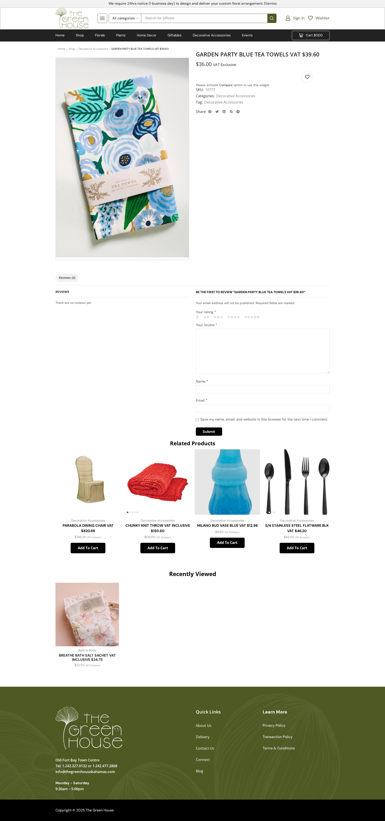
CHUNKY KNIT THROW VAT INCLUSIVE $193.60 (157, 528)
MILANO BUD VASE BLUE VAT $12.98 (227, 525)
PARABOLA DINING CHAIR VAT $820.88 (88, 528)
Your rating (206, 312)
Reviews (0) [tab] (67, 278)
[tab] (67, 278)
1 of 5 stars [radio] (197, 317)
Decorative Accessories (93, 49)
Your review (206, 325)
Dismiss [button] (270, 3)
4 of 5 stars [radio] (233, 317)
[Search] (271, 18)
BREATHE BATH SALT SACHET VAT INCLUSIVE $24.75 (87, 657)
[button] (102, 18)
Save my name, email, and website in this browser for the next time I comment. (264, 419)
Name (202, 381)
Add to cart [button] (88, 547)
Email (201, 400)
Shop (72, 49)
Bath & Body (87, 650)
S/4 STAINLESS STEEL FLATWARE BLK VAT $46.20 (297, 528)
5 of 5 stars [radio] (252, 317)
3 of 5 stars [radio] (218, 317)
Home (61, 49)
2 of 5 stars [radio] (206, 317)
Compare (226, 85)
